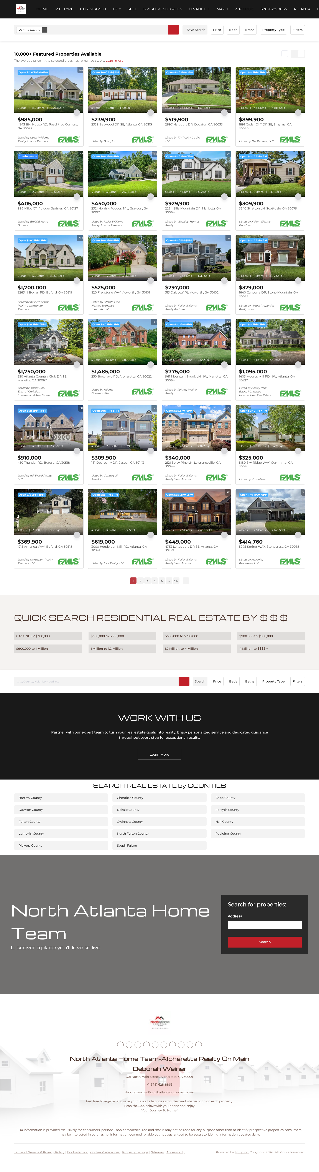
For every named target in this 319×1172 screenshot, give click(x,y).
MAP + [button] (223, 9)
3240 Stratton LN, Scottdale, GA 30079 (268, 208)
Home (42, 9)
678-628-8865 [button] (274, 9)
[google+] (198, 1045)
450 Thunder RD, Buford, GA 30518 (44, 463)
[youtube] (164, 1045)
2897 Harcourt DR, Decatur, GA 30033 (194, 124)
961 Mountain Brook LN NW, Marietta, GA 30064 (196, 378)
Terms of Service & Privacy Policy (39, 1152)
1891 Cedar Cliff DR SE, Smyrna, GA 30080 (265, 126)
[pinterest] (190, 1045)
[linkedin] (129, 1045)
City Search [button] (93, 9)
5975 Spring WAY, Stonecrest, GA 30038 (269, 547)
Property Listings (135, 1152)
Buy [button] (117, 9)
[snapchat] (181, 1045)
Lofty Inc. (242, 1152)
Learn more (114, 61)
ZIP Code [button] (244, 9)
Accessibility (175, 1152)
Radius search (29, 30)
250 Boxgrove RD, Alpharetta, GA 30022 (121, 376)
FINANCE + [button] (199, 9)
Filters (298, 30)
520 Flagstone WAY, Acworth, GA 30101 (120, 292)
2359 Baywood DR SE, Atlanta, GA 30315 (121, 124)
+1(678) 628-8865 (160, 1084)
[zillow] (146, 1045)
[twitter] (138, 1045)
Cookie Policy (77, 1152)
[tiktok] (172, 1045)
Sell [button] (132, 9)
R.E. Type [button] (64, 9)
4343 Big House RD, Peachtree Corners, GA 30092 (48, 126)
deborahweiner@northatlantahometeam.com (159, 1092)
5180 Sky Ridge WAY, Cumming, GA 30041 (266, 464)
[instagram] (155, 1045)
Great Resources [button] (162, 9)
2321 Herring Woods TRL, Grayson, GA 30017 (119, 210)
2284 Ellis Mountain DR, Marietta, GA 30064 (193, 210)
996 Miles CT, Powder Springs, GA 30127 (48, 208)
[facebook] (120, 1045)
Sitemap (157, 1152)
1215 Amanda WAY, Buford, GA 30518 (45, 547)
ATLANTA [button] (302, 9)
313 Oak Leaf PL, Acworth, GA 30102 (192, 292)
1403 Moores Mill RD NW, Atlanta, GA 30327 (267, 378)
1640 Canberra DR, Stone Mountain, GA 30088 (268, 294)
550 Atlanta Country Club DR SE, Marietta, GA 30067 (42, 378)
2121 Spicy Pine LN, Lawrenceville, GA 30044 (193, 464)
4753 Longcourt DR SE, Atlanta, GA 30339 (191, 548)
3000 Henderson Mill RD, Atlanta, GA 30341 (119, 548)
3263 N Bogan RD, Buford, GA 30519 (45, 292)
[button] (21, 9)
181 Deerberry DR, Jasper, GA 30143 (117, 463)
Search (200, 681)
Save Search (196, 30)
